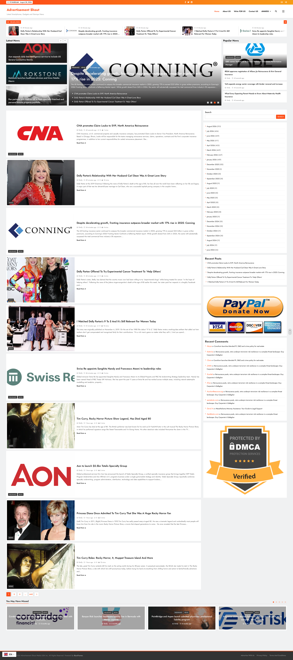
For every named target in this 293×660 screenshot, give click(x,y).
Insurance (230, 57)
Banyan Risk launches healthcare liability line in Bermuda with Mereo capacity (111, 618)
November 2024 (213, 226)
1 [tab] (208, 103)
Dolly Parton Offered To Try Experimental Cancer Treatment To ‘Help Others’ (135, 79)
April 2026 (211, 145)
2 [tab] (211, 103)
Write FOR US (239, 11)
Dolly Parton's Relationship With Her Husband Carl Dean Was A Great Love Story (107, 97)
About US (227, 11)
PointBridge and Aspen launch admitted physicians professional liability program (182, 618)
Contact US (253, 11)
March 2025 (211, 207)
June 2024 (211, 250)
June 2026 (211, 136)
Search (208, 112)
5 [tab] (285, 602)
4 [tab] (218, 103)
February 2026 (212, 155)
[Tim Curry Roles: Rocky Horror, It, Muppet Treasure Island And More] (41, 566)
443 (31, 594)
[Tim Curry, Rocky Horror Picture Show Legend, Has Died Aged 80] (41, 425)
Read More (80, 143)
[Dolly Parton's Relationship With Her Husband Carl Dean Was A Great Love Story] (41, 182)
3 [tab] (215, 103)
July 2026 (210, 131)
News (238, 57)
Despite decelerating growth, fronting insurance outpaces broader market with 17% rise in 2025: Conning (60, 34)
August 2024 (212, 240)
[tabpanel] (145, 72)
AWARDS (265, 11)
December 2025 (213, 164)
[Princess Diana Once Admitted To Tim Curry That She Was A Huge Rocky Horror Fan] (41, 520)
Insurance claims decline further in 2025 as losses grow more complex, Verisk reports (252, 618)
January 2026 (212, 159)
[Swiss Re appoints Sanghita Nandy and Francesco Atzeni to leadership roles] (207, 30)
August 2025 (211, 183)
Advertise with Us (247, 655)
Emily (228, 78)
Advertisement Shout (23, 9)
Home (216, 11)
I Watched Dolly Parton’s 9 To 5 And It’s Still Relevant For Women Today (116, 321)
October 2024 (212, 231)
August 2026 (212, 126)
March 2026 (211, 150)
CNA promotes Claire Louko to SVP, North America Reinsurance (100, 93)
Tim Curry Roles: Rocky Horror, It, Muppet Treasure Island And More (115, 558)
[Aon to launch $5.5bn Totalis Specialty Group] (41, 474)
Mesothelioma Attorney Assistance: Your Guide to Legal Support (239, 408)
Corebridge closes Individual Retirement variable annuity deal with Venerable (40, 618)
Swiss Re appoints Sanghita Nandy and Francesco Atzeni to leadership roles (119, 368)
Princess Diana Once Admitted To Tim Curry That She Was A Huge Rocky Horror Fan (124, 513)
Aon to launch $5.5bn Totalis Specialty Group (102, 466)
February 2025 (212, 212)
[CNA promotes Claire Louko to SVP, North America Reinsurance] (265, 30)
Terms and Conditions (278, 655)
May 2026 (210, 140)
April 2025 (211, 202)
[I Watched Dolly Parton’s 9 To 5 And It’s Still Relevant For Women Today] (149, 30)
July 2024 (210, 245)
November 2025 (213, 169)
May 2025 (210, 197)
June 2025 (210, 193)
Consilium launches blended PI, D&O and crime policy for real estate (239, 346)
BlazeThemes (78, 655)
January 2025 (212, 216)
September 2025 (213, 178)
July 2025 (210, 188)
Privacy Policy (262, 655)
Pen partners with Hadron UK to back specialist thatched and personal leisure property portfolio (36, 79)
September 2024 (213, 235)
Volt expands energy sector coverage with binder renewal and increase (254, 84)
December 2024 (213, 221)
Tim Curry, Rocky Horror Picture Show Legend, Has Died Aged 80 (114, 418)
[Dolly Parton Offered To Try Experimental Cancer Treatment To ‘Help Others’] (91, 30)
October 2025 (212, 174)
